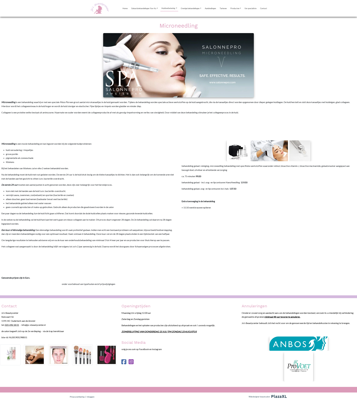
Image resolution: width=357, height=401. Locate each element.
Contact (263, 8)
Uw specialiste (250, 8)
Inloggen (90, 397)
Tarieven (223, 8)
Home (125, 8)
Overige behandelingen (190, 8)
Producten (234, 8)
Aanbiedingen (210, 8)
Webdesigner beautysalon (259, 397)
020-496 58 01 (12, 325)
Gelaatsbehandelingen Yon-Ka (143, 8)
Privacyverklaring (77, 397)
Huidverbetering (168, 8)
